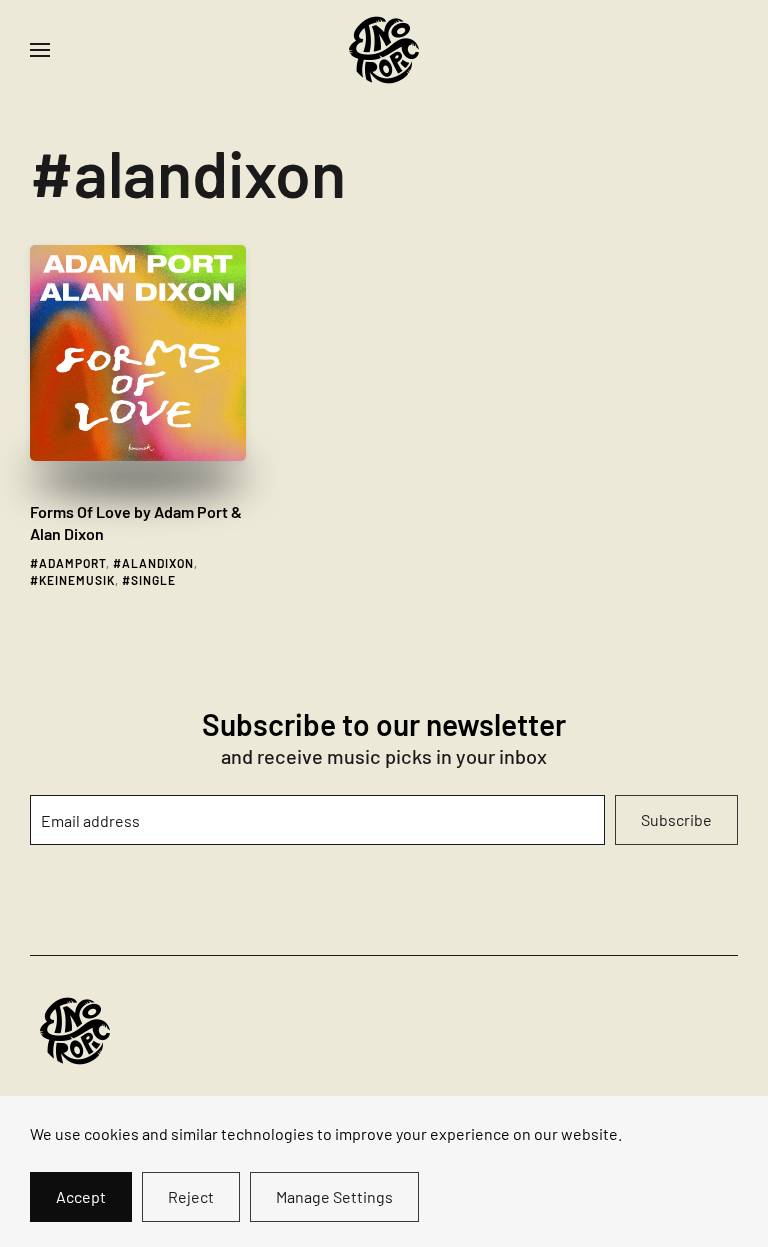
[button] (40, 50)
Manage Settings (334, 1196)
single (153, 580)
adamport (72, 563)
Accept (81, 1196)
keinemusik (77, 580)
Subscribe (676, 819)
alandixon (158, 563)
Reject (191, 1196)
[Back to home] (384, 50)
